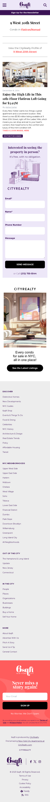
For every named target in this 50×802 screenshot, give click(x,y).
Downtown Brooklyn (12, 524)
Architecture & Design (12, 434)
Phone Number (13, 225)
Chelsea (6, 487)
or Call (25, 273)
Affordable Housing (11, 447)
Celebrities (7, 424)
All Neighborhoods (11, 542)
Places (5, 594)
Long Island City (10, 537)
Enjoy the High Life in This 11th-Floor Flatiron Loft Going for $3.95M (24, 98)
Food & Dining (9, 420)
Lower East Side (10, 505)
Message (10, 238)
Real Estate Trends (11, 438)
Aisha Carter (11, 107)
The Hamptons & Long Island (16, 559)
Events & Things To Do (13, 415)
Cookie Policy (25, 783)
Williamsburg (8, 528)
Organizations (9, 598)
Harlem (6, 478)
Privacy (25, 779)
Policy (5, 443)
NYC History (8, 429)
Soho (5, 496)
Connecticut (8, 572)
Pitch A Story (8, 642)
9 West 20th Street (25, 51)
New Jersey (8, 568)
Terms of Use (25, 776)
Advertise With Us (11, 638)
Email (8, 198)
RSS (26, 795)
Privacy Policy (16, 723)
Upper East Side (10, 473)
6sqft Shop (7, 411)
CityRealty (34, 737)
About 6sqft (8, 633)
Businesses (8, 603)
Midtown (7, 482)
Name (8, 212)
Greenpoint (8, 533)
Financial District (10, 510)
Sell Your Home (9, 617)
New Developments (12, 401)
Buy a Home (8, 612)
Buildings (7, 607)
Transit (5, 452)
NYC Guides (8, 406)
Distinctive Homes (13, 136)
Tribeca (6, 501)
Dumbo (6, 514)
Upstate (6, 563)
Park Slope (7, 519)
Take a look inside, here (16, 130)
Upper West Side (10, 468)
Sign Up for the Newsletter (25, 12)
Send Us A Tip (9, 647)
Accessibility (25, 787)
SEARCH (45, 5)
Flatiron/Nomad (30, 29)
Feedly (27, 791)
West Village (8, 491)
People (6, 589)
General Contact (10, 652)
